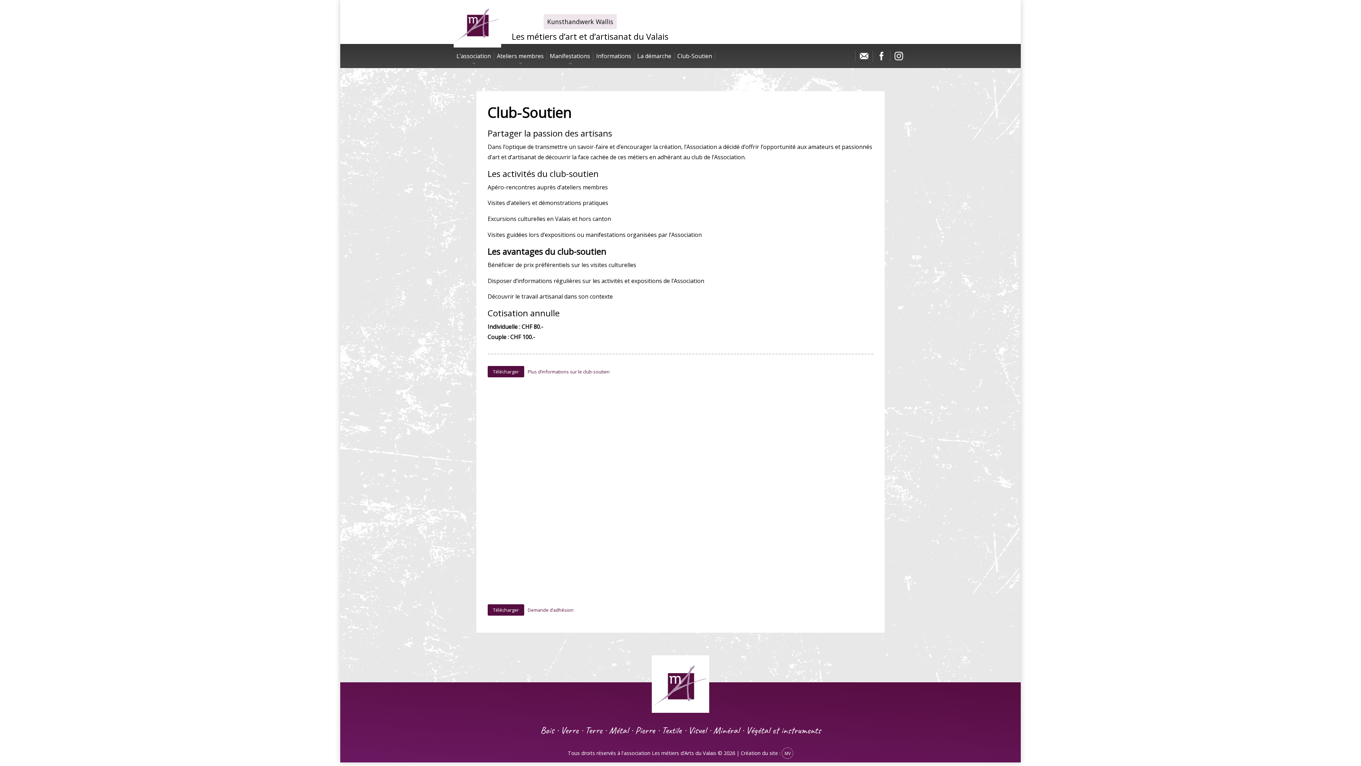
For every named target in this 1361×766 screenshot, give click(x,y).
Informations (613, 56)
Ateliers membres (520, 56)
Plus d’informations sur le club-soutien (569, 371)
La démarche (654, 56)
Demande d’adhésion (550, 610)
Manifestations (570, 56)
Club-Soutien (694, 56)
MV (788, 753)
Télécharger (506, 371)
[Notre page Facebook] (881, 58)
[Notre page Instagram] (898, 58)
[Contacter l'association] (864, 58)
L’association (474, 56)
